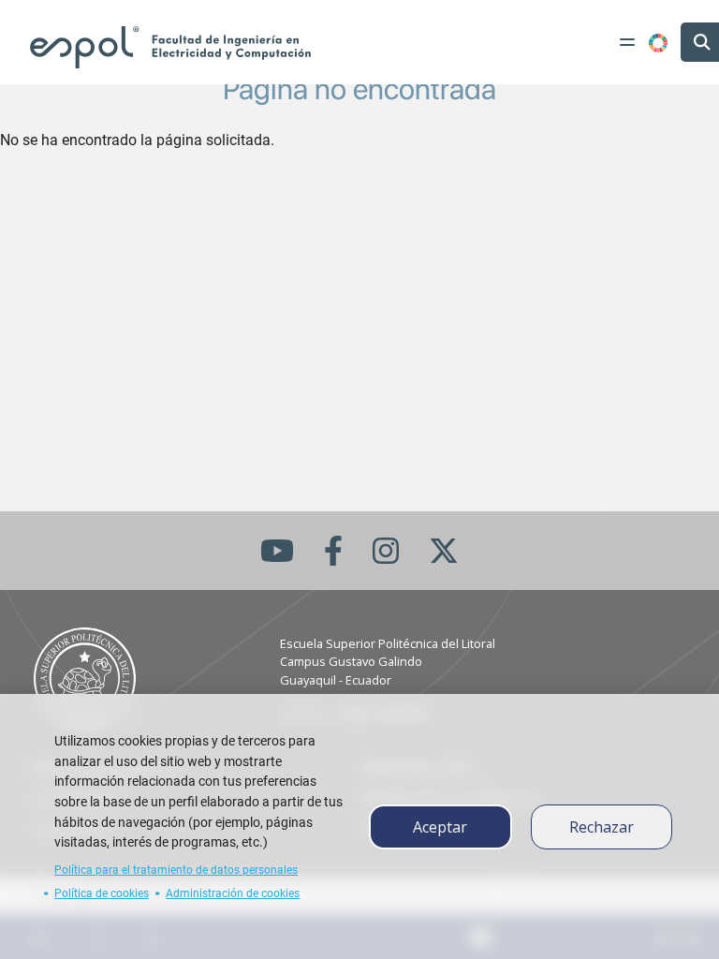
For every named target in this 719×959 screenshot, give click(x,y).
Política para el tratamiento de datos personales (176, 870)
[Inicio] (170, 47)
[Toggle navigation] (627, 42)
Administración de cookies (233, 893)
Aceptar (440, 827)
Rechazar (601, 827)
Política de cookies (101, 893)
